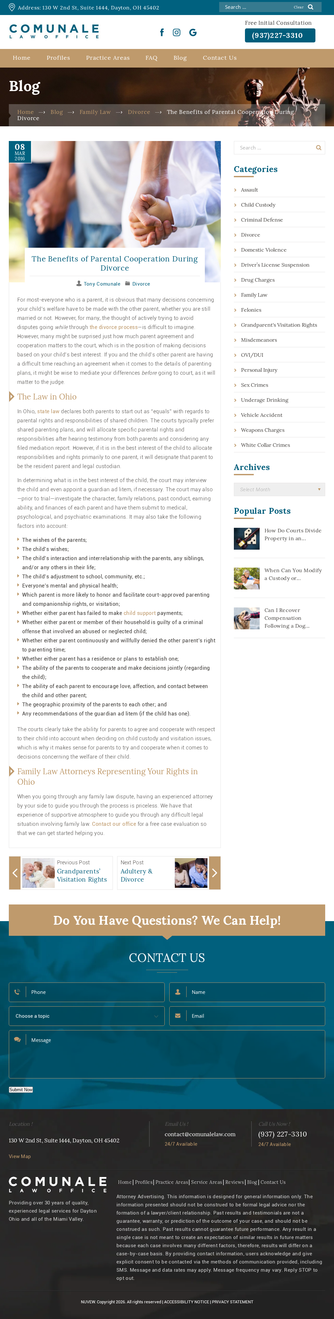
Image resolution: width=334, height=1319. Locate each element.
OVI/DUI (252, 355)
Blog (180, 57)
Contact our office (114, 824)
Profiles (58, 57)
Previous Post (73, 862)
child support (140, 613)
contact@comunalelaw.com (200, 1134)
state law (48, 411)
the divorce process (114, 327)
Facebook (162, 32)
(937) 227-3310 (282, 1134)
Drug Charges (258, 279)
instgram (176, 32)
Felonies (251, 309)
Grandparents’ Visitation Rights (82, 875)
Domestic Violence (264, 249)
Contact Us (220, 57)
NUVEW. (88, 1301)
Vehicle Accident (261, 415)
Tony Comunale (102, 284)
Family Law (254, 294)
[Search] (319, 147)
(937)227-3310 (277, 35)
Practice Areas (108, 57)
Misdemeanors (259, 340)
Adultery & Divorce (137, 875)
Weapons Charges (262, 430)
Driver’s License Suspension (275, 264)
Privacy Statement (232, 1301)
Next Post (132, 862)
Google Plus (193, 32)
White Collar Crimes (265, 445)
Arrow (15, 872)
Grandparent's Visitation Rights (279, 325)
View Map (20, 1156)
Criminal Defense (262, 219)
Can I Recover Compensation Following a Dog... (287, 618)
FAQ (151, 57)
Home (22, 57)
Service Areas (206, 1182)
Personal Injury (259, 370)
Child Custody (258, 204)
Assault (249, 189)
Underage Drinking (264, 400)
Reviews (234, 1182)
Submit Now (20, 1089)
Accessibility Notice (186, 1301)
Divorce (141, 284)
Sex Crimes (254, 385)
